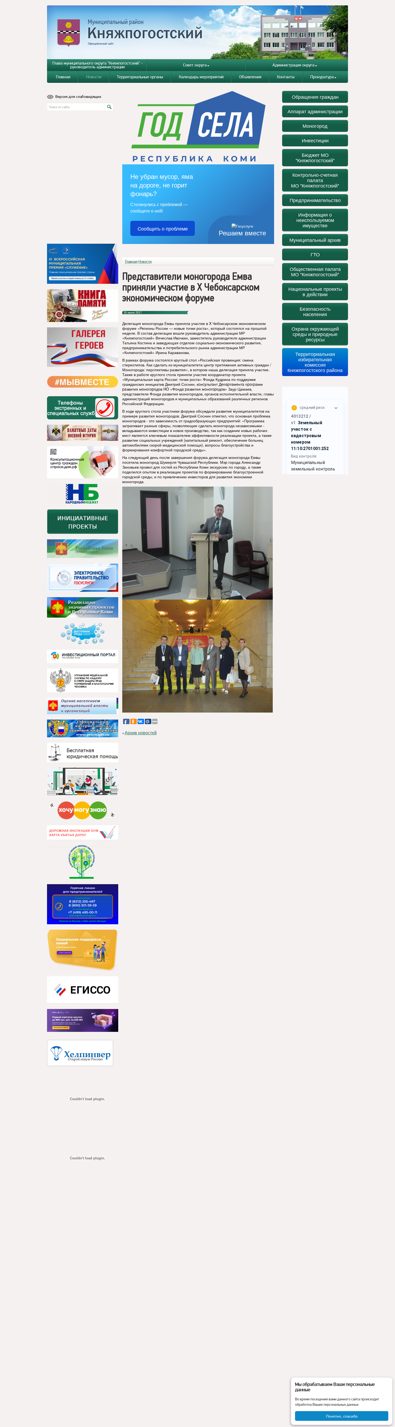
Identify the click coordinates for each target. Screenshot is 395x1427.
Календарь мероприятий (201, 76)
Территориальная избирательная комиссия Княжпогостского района (315, 361)
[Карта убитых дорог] (82, 832)
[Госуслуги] (82, 578)
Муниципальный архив (315, 239)
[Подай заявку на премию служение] (82, 264)
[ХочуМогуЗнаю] (82, 810)
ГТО (315, 254)
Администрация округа (293, 65)
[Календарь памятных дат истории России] (82, 433)
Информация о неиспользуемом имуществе (315, 220)
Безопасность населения (315, 311)
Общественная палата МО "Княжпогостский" (315, 271)
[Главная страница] (198, 32)
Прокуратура (322, 76)
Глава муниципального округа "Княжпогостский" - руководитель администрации (97, 65)
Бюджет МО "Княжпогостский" (315, 157)
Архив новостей (141, 733)
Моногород (315, 125)
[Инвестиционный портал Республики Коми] (82, 656)
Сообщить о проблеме (163, 228)
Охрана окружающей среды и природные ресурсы (315, 334)
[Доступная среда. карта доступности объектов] (82, 634)
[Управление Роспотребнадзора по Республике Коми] (82, 680)
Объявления (250, 76)
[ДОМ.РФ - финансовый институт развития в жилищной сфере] (82, 462)
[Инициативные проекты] (82, 521)
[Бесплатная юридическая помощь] (82, 752)
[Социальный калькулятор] (82, 990)
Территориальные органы (140, 76)
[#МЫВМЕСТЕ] (82, 381)
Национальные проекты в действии (315, 291)
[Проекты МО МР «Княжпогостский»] (82, 607)
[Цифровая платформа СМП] (82, 1020)
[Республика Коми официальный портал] (82, 548)
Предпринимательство (315, 200)
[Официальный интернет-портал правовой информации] (82, 728)
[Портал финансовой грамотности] (82, 862)
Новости (93, 76)
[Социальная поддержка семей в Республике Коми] (82, 950)
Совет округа (195, 65)
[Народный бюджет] (82, 494)
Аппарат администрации (315, 111)
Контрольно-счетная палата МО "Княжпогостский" (315, 180)
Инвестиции (315, 140)
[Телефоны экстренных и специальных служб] (82, 407)
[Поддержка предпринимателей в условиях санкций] (82, 904)
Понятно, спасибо (342, 1416)
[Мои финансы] (82, 782)
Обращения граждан (315, 96)
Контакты (286, 76)
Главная (63, 76)
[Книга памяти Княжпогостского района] (82, 305)
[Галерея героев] (82, 347)
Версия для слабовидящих (78, 96)
